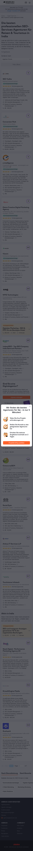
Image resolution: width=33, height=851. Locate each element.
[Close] (30, 407)
